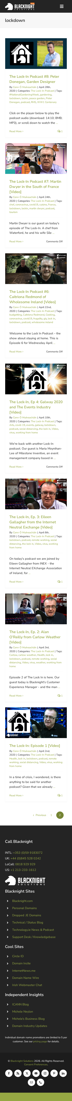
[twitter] (27, 1073)
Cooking (50, 314)
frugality (37, 318)
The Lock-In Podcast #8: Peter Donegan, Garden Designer (36, 53)
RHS (33, 102)
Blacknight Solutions (22, 1061)
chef (11, 204)
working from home (27, 432)
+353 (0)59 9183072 (28, 853)
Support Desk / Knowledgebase (34, 937)
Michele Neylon (22, 1012)
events (30, 425)
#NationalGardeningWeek (24, 94)
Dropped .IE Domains (26, 915)
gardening (46, 94)
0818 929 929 (25, 864)
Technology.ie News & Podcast (33, 930)
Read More (15, 131)
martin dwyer (36, 208)
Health (41, 655)
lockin (25, 98)
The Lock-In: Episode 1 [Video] (36, 723)
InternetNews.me (23, 971)
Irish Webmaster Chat (27, 985)
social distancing (28, 429)
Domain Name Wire (25, 978)
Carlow (13, 655)
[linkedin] (63, 1073)
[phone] (40, 1082)
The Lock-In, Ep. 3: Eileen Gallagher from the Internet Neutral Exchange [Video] (36, 494)
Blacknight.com (22, 901)
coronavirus (21, 204)
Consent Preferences (35, 1064)
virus (12, 432)
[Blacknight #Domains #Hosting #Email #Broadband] (25, 877)
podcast (25, 102)
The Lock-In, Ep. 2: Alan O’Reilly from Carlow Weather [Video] (36, 609)
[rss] (18, 1073)
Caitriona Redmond (34, 314)
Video (55, 429)
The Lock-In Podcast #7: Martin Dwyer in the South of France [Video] (36, 158)
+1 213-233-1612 (23, 870)
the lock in (45, 429)
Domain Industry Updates (29, 1026)
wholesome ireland (42, 322)
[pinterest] (54, 1073)
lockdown (14, 98)
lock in (51, 318)
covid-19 (20, 425)
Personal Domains (24, 908)
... (57, 123)
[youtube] (36, 1073)
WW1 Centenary (47, 102)
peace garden (37, 98)
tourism (13, 212)
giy (45, 318)
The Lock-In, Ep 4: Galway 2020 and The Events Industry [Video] (36, 379)
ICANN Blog (20, 1004)
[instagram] (45, 1073)
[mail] (31, 1082)
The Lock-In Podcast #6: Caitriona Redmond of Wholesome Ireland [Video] (36, 268)
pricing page (40, 1041)
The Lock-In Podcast (42, 90)
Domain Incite (21, 963)
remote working (40, 540)
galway (39, 425)
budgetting (15, 314)
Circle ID (18, 956)
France (52, 204)
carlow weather (27, 655)
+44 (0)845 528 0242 (26, 858)
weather (40, 662)
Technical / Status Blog (27, 922)
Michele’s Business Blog (28, 1019)
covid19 (33, 204)
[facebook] (9, 1073)
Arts (11, 425)
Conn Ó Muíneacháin (25, 87)
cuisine (43, 204)
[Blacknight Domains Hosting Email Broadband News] (19, 4)
